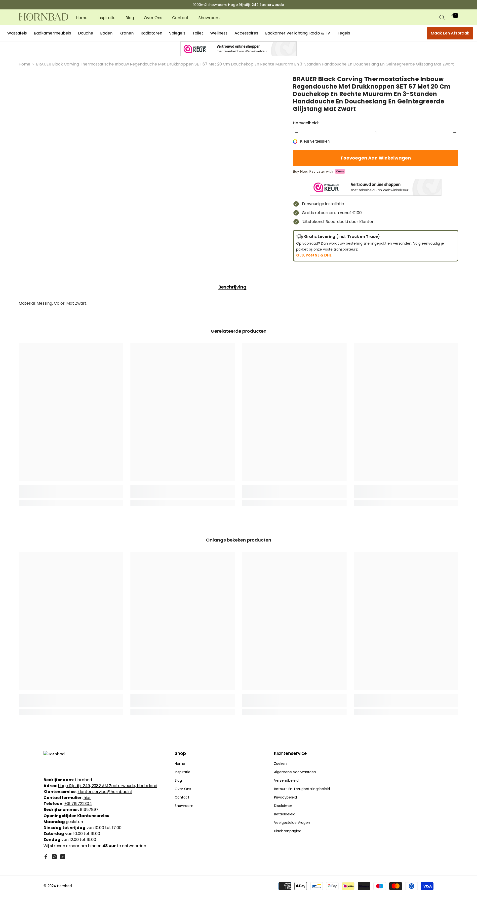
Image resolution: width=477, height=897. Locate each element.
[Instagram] (54, 856)
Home (24, 64)
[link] (71, 494)
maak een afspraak (450, 33)
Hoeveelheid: (306, 123)
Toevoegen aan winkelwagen (374, 158)
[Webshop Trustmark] (238, 48)
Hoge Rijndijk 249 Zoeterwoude (256, 4)
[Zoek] (442, 17)
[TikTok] (62, 856)
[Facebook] (45, 856)
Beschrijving (232, 287)
